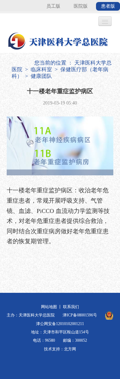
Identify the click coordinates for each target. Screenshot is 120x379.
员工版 (53, 6)
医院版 (81, 6)
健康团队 (41, 76)
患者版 (108, 6)
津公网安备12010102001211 (60, 323)
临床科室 (41, 69)
